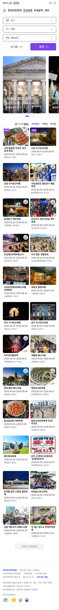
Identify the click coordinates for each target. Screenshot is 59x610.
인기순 (53, 124)
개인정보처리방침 (10, 570)
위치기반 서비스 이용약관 (29, 570)
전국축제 (27, 10)
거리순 (45, 124)
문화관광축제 (15, 10)
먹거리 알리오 (22, 124)
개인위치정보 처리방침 (12, 573)
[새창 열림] (6, 600)
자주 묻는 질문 (42, 577)
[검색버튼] (54, 2)
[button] (27, 116)
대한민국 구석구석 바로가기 (11, 3)
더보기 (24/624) (30, 546)
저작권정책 (27, 573)
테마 (47, 10)
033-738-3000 (45, 583)
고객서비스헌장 (41, 573)
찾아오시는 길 (28, 577)
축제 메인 (4, 10)
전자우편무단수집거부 (11, 577)
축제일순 (36, 124)
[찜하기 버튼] (50, 2)
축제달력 (38, 10)
